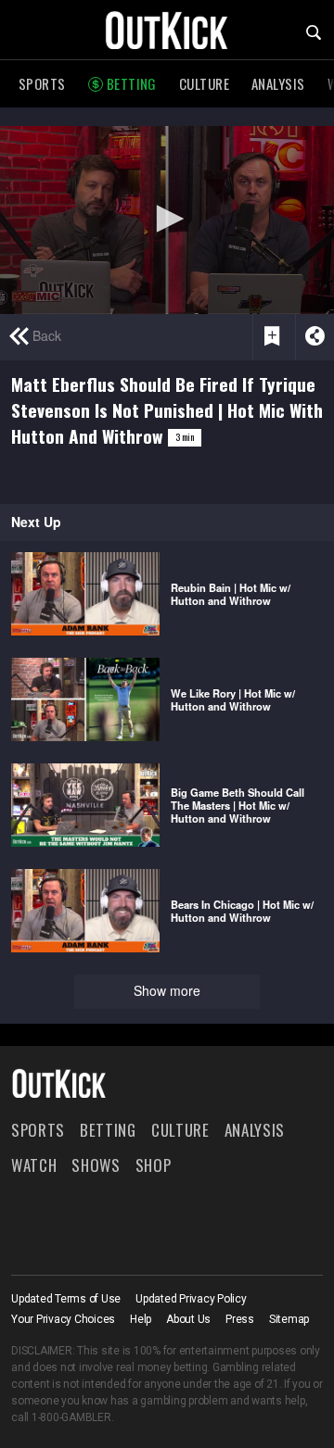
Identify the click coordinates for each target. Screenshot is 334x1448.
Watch (34, 1165)
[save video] (271, 337)
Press (239, 1319)
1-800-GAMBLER (71, 1417)
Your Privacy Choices (63, 1319)
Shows (95, 1165)
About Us (188, 1319)
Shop (153, 1165)
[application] (167, 220)
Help (140, 1319)
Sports (42, 83)
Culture (204, 83)
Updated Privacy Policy (191, 1298)
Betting (132, 83)
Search (313, 32)
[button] (167, 218)
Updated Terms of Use (66, 1298)
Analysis (278, 83)
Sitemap (289, 1319)
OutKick (167, 29)
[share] (314, 337)
